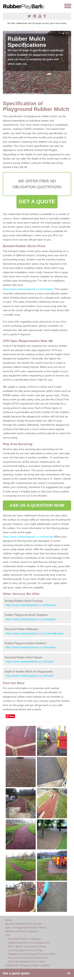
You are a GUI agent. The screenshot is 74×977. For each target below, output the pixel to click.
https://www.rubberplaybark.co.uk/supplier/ (31, 619)
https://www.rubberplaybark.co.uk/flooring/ (28, 536)
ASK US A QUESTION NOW (37, 505)
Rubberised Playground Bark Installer (27, 965)
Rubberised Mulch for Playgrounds (29, 942)
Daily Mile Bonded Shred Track (26, 961)
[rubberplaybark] (25, 6)
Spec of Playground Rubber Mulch (25, 927)
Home (8, 919)
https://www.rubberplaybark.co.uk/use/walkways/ (34, 633)
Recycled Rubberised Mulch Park (28, 957)
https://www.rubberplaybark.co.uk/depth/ (30, 675)
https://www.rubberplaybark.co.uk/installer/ (28, 289)
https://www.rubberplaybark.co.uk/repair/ (30, 661)
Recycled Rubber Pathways (24, 938)
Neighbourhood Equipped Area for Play (31, 953)
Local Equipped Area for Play (25, 950)
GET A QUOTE (37, 201)
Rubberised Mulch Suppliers (22, 931)
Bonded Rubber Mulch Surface (23, 923)
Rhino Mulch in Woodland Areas (27, 946)
